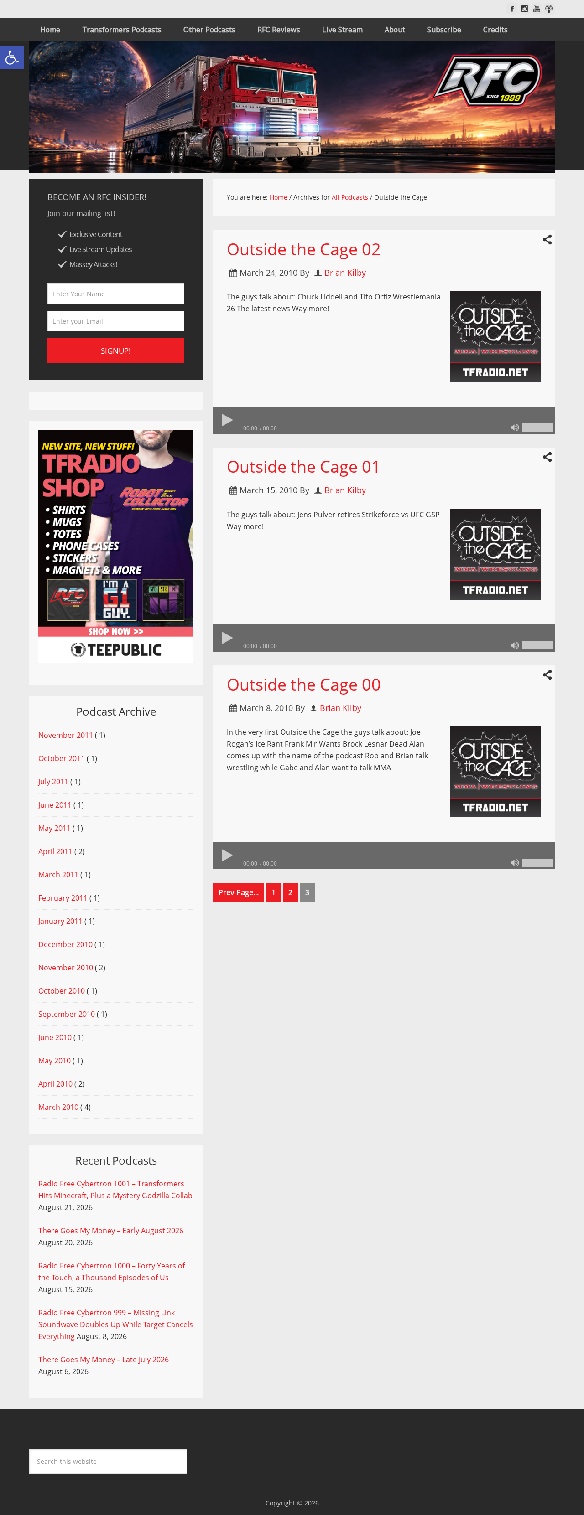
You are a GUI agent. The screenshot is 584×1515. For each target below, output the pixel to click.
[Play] (226, 420)
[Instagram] (524, 9)
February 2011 (63, 898)
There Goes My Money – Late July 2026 (103, 1360)
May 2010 (54, 1061)
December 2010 (65, 944)
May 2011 (54, 828)
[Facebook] (512, 9)
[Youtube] (536, 9)
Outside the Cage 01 (304, 466)
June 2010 (55, 1037)
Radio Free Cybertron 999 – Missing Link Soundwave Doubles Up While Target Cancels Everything (115, 1324)
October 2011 (61, 758)
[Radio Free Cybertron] (292, 107)
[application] (384, 420)
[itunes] (549, 9)
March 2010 (58, 1107)
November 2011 (65, 735)
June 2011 (55, 805)
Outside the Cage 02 (304, 249)
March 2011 (58, 875)
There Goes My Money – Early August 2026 (110, 1231)
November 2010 (65, 968)
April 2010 (55, 1084)
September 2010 (66, 1014)
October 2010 (61, 991)
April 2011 (55, 851)
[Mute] (514, 427)
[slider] (537, 427)
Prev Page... (239, 892)
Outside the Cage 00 (304, 684)
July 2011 (53, 782)
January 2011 (60, 921)
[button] (12, 57)
